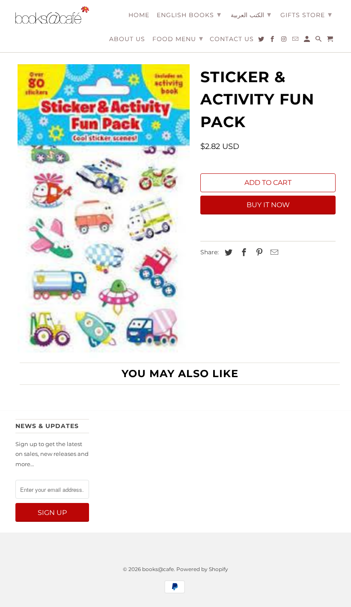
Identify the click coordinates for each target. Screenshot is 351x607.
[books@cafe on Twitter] (261, 41)
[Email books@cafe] (296, 41)
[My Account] (307, 41)
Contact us (232, 39)
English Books (189, 14)
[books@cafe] (52, 15)
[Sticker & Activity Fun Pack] (104, 211)
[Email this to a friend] (273, 252)
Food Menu (177, 38)
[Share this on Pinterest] (258, 252)
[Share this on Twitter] (227, 252)
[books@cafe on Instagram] (284, 41)
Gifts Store (306, 14)
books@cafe (158, 569)
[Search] (319, 41)
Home (138, 15)
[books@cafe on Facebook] (273, 41)
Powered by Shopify (202, 569)
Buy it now (268, 205)
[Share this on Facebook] (243, 252)
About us (127, 39)
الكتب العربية (251, 14)
